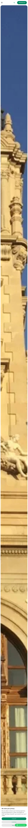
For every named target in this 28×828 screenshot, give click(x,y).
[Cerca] (14, 2)
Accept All (14, 818)
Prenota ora (22, 2)
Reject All (14, 825)
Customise (14, 822)
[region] (14, 817)
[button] (21, 825)
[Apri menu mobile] (1, 2)
